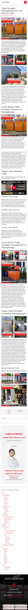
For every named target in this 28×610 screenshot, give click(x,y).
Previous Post (8, 411)
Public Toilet (5, 515)
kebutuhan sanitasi (5, 286)
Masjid (5, 559)
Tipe (5, 535)
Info (2, 547)
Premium (6, 503)
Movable (24, 152)
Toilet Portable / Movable (13, 45)
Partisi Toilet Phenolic (10, 531)
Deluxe (5, 497)
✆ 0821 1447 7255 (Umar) (14, 474)
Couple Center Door (8, 517)
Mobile (5, 513)
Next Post (20, 411)
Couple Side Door (8, 519)
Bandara (6, 551)
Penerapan (5, 549)
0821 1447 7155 (16, 595)
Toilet (14, 213)
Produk (2, 493)
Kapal (5, 557)
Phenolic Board (7, 567)
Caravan (6, 509)
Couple (5, 501)
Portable (22, 360)
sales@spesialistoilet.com (14, 476)
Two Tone (7, 543)
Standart (6, 505)
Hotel (5, 553)
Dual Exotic (6, 521)
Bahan (5, 529)
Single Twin (6, 523)
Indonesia (21, 353)
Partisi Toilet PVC (9, 533)
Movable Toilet (6, 507)
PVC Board (6, 569)
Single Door (7, 539)
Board (4, 565)
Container (6, 511)
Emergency (6, 499)
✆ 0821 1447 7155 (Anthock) (14, 471)
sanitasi (10, 230)
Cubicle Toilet (6, 527)
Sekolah (5, 561)
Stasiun (5, 563)
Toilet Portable (4, 15)
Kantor (5, 555)
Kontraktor (3, 525)
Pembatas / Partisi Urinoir (8, 545)
